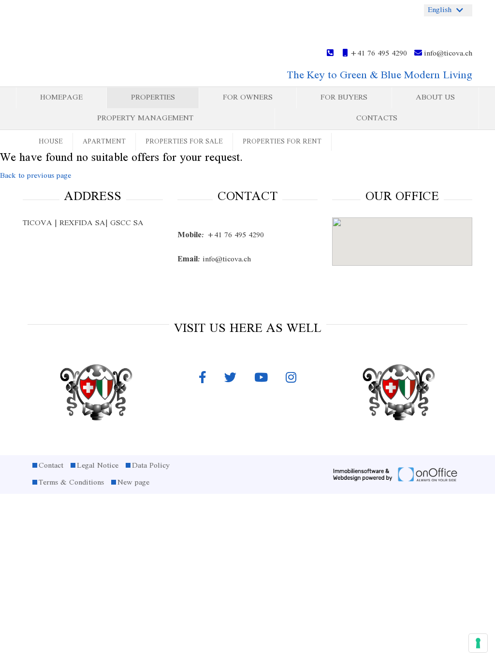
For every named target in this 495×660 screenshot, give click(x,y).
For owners (248, 97)
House (51, 142)
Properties (153, 97)
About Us (435, 97)
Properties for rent (282, 142)
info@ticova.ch (447, 53)
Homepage (61, 97)
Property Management (145, 118)
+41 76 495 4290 (377, 53)
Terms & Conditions (71, 482)
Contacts (376, 118)
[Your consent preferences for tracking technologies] (478, 643)
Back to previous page (35, 176)
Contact (51, 466)
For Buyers (343, 97)
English (439, 10)
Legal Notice (97, 466)
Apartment (104, 142)
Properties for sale (184, 142)
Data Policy (151, 466)
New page (133, 482)
